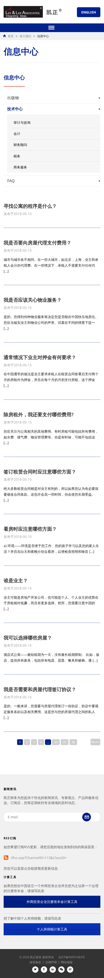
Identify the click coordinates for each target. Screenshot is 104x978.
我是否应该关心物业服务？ (33, 300)
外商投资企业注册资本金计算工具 (52, 901)
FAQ (11, 180)
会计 (17, 133)
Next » (95, 742)
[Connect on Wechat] (61, 969)
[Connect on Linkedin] (53, 969)
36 (73, 742)
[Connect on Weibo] (70, 969)
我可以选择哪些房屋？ (28, 637)
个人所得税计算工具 (52, 929)
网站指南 (67, 962)
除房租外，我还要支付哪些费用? (39, 414)
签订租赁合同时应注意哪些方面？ (40, 471)
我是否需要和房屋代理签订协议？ (40, 689)
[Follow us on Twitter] (35, 969)
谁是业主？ (16, 580)
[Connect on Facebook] (44, 969)
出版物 (13, 97)
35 (64, 742)
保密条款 (35, 962)
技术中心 (15, 108)
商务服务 (20, 167)
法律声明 (51, 962)
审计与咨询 (22, 122)
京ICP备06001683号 (71, 957)
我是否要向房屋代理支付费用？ (37, 242)
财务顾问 (20, 144)
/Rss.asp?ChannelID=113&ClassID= (39, 857)
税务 (17, 156)
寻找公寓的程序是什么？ (30, 206)
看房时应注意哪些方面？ (30, 529)
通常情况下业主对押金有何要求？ (40, 357)
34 (56, 742)
